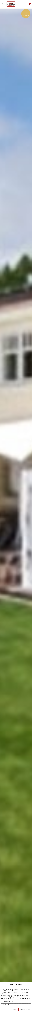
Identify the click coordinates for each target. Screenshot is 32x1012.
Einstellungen (14, 1009)
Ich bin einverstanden (25, 1009)
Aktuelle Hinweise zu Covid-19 (26, 13)
